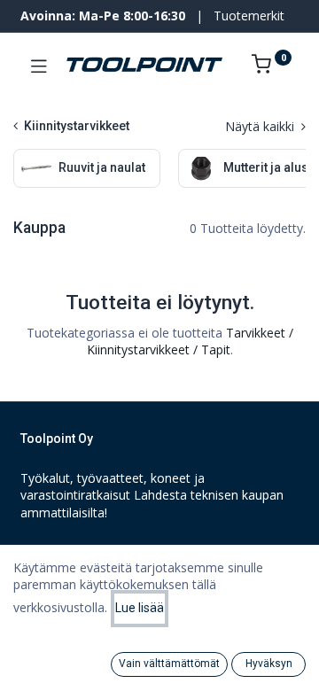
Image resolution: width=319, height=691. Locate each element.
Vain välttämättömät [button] (169, 663)
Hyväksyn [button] (268, 663)
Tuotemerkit (249, 15)
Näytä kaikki (261, 126)
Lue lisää (139, 608)
